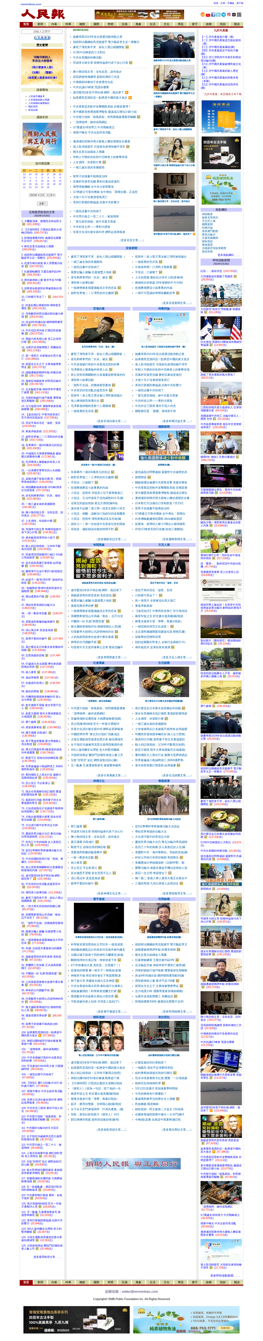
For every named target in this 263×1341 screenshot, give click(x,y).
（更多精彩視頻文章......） (111, 1129)
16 (36, 184)
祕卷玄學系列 (209, 217)
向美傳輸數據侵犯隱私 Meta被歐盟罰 (158, 518)
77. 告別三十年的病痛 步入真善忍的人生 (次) (41, 843)
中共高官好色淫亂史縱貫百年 (92, 390)
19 (54, 184)
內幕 (54, 24)
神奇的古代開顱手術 (86, 642)
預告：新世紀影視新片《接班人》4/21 (95, 1114)
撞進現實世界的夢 (84, 605)
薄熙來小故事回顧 (82, 282)
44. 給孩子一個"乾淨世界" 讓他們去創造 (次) (42, 581)
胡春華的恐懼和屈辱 (148, 636)
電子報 (239, 3)
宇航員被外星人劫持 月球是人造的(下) (95, 1001)
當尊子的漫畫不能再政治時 (90, 176)
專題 (181, 24)
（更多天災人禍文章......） (176, 657)
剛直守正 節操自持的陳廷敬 (90, 847)
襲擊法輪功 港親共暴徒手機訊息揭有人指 (161, 867)
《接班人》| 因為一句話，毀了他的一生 (96, 1088)
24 (30, 174)
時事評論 (164, 308)
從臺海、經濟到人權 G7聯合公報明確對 (160, 523)
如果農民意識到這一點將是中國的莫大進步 (102, 97)
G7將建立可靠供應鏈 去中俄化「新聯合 (160, 513)
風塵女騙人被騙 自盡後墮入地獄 (93, 272)
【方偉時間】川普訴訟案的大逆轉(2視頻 (96, 1083)
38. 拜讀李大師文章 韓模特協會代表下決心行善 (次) (41, 531)
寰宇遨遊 (99, 899)
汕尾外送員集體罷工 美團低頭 (156, 996)
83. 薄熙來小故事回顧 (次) (41, 892)
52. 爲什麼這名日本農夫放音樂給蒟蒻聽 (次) (42, 648)
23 (24, 174)
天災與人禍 (208, 221)
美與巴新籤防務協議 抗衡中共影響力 (96, 202)
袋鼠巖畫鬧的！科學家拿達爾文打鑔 (96, 991)
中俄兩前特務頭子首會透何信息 (93, 82)
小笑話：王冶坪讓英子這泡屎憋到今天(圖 (97, 498)
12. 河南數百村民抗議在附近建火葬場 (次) (42, 315)
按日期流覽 (42, 163)
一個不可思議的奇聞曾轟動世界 (157, 293)
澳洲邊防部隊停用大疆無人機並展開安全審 (162, 498)
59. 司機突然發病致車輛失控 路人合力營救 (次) (41, 698)
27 (48, 174)
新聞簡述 (143, 477)
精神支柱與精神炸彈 (150, 1083)
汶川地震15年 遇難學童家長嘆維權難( (159, 991)
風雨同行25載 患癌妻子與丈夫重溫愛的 (160, 739)
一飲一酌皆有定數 (84, 857)
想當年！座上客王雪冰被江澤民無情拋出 (161, 256)
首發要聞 (131, 248)
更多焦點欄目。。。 (229, 255)
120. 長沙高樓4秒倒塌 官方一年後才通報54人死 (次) (41, 1205)
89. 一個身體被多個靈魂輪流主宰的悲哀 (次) (42, 941)
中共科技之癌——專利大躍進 (91, 226)
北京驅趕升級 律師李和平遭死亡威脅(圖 (160, 965)
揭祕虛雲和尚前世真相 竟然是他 (93, 595)
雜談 (237, 24)
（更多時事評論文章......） (176, 421)
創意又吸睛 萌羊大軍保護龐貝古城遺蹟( (160, 749)
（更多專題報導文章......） (176, 893)
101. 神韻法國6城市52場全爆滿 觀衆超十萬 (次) (41, 1042)
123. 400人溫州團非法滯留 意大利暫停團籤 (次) (41, 1230)
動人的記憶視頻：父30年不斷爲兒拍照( (160, 744)
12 (54, 181)
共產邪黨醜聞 (209, 238)
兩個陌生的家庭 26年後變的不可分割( (159, 282)
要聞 (40, 24)
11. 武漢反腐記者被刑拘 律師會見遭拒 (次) (41, 307)
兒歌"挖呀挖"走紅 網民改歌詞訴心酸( (94, 760)
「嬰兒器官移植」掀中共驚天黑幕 (94, 221)
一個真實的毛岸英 (148, 261)
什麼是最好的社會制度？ (151, 1062)
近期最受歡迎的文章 (42, 212)
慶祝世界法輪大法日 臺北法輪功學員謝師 (161, 841)
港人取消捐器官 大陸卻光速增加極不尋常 (101, 146)
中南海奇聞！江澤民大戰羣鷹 (156, 267)
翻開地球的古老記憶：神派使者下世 (96, 960)
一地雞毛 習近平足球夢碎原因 (154, 1067)
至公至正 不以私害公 (86, 867)
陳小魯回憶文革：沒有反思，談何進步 (97, 71)
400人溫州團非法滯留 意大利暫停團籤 (95, 749)
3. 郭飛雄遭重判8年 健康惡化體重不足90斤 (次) (41, 239)
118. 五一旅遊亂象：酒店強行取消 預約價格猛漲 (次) (41, 1188)
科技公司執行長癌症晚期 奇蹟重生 (159, 857)
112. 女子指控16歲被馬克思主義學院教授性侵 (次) (41, 1138)
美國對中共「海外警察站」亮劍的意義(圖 (161, 852)
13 (60, 181)
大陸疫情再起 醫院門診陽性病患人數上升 (97, 754)
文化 (166, 24)
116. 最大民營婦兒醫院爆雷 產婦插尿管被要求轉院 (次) (41, 1171)
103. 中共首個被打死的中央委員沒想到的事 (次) (41, 1059)
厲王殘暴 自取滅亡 (85, 841)
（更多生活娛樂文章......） (176, 775)
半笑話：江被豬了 (148, 272)
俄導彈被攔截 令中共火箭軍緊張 (93, 186)
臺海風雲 (207, 244)
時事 (68, 24)
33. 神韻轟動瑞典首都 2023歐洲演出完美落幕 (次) (41, 489)
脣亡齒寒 (79, 826)
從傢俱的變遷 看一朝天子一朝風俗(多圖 (96, 970)
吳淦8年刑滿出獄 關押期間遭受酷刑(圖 (159, 975)
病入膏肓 (79, 862)
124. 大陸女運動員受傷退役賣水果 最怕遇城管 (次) (41, 1239)
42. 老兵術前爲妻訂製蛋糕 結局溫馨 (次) (41, 564)
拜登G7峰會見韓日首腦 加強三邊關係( (159, 529)
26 (42, 174)
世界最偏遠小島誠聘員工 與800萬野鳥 (159, 760)
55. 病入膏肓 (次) (38, 672)
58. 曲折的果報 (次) (39, 691)
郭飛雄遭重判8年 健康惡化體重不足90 (159, 1001)
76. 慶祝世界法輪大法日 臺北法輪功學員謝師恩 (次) (41, 835)
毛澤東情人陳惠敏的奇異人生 (92, 369)
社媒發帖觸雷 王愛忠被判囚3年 (157, 960)
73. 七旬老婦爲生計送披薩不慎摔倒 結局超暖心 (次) (42, 810)
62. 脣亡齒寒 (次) (38, 722)
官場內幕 (99, 308)
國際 (96, 24)
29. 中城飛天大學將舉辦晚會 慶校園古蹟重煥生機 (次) (41, 455)
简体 (216, 3)
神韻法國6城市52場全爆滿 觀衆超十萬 (95, 1078)
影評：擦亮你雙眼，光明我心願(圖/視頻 (96, 1104)
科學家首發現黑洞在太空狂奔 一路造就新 (97, 944)
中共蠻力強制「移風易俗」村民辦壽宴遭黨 (98, 708)
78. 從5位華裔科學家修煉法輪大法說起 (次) (41, 852)
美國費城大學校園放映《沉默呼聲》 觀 (159, 862)
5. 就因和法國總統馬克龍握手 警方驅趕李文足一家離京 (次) (41, 256)
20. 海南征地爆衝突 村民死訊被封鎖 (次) (41, 382)
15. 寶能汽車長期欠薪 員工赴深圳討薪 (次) (41, 340)
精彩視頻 (99, 1017)
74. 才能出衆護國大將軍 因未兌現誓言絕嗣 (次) (41, 818)
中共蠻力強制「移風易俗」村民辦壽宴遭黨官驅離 (106, 116)
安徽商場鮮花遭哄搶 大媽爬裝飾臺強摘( (96, 718)
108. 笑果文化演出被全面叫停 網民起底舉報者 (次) (42, 1101)
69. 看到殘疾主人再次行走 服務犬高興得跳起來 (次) (41, 776)
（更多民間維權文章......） (176, 1011)
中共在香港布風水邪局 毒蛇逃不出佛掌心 (97, 985)
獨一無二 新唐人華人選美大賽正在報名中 (161, 878)
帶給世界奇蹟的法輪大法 (151, 831)
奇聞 (110, 24)
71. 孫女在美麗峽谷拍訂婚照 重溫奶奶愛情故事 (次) (41, 793)
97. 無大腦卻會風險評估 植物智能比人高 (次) (41, 1009)
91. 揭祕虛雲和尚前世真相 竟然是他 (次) (41, 958)
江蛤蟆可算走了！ (148, 595)
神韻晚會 (207, 214)
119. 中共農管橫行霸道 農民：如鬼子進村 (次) (41, 1197)
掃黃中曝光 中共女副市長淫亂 (92, 132)
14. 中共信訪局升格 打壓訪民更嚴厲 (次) (41, 332)
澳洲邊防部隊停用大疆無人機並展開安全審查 (101, 141)
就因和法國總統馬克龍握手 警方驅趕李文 (161, 944)
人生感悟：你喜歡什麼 (89, 162)
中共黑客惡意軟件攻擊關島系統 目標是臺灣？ (102, 106)
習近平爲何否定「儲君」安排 (153, 590)
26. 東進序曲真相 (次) (39, 431)
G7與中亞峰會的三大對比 (89, 52)
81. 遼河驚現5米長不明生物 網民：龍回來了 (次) (42, 877)
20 (60, 184)
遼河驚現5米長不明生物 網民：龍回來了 (100, 92)
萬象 (138, 24)
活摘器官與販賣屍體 (213, 248)
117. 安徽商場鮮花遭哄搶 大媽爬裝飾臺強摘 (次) (41, 1180)
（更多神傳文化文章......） (111, 893)
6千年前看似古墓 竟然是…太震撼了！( (95, 965)
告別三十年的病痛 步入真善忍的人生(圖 (160, 847)
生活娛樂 (164, 662)
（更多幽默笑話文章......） (111, 539)
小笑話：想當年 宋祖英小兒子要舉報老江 (97, 492)
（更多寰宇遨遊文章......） (111, 1011)
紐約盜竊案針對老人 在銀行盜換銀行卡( (160, 642)
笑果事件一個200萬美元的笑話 (93, 472)
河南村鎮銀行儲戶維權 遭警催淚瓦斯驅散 (161, 970)
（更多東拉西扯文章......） (176, 1129)
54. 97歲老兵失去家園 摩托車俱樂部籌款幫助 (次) (41, 665)
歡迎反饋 (33, 110)
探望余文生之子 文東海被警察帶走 (159, 985)
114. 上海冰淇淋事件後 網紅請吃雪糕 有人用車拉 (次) (41, 1155)
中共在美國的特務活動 (87, 57)
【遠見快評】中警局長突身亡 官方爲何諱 (161, 610)
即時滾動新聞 (221, 260)
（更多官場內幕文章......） (111, 421)
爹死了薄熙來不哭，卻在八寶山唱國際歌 (101, 47)
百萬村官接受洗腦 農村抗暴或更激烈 (96, 181)
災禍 (124, 24)
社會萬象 (99, 662)
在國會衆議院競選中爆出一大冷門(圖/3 (159, 1114)
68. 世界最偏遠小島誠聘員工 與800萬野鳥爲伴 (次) (42, 768)
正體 (222, 3)
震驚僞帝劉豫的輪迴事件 (89, 852)
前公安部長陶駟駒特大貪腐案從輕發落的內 (98, 374)
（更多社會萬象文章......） (111, 775)
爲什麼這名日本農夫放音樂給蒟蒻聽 (160, 708)
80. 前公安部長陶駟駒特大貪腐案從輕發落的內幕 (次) (42, 869)
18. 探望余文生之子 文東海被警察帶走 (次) (41, 366)
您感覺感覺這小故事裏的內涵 (153, 287)
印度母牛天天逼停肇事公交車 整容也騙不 (97, 647)
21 (24, 187)
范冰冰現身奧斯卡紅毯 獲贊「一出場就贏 (161, 1078)
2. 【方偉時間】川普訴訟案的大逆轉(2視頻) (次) (41, 231)
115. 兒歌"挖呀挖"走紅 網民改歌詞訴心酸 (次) (41, 1163)
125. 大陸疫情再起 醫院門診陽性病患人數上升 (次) (42, 1247)
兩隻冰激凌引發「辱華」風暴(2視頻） (159, 621)
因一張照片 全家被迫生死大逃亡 (155, 600)
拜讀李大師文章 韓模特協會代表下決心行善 (103, 62)
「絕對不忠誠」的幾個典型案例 (93, 385)
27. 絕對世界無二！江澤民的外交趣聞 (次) (42, 438)
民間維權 (164, 899)
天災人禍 (164, 544)
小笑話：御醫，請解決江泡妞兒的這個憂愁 (98, 513)
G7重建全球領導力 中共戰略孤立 (94, 127)
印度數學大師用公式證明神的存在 (94, 631)
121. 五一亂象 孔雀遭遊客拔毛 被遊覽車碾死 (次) (41, 1213)
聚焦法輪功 (208, 234)
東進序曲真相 (143, 605)
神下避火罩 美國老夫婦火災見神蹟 (95, 980)
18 (48, 184)
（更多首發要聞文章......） (176, 303)
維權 (209, 24)
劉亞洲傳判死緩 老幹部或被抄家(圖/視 (95, 1119)
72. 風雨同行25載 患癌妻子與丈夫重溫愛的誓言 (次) (41, 801)
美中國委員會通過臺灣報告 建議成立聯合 (161, 492)
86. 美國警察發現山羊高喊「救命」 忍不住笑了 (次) (42, 916)
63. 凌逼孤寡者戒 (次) (41, 727)
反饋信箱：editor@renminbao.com (131, 1291)
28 (54, 174)
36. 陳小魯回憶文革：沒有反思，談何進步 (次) (42, 514)
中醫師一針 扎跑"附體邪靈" (90, 621)
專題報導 (164, 780)
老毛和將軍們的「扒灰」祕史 (92, 277)
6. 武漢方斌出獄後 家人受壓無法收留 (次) (41, 265)
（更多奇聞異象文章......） (111, 657)
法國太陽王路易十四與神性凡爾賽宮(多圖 (97, 954)
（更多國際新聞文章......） (176, 539)
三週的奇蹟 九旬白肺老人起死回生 (159, 883)
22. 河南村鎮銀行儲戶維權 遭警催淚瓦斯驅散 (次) (41, 399)
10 (42, 181)
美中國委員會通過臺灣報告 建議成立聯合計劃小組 (105, 111)
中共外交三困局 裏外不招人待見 (155, 405)
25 (36, 174)
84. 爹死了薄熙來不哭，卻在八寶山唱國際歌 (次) (42, 899)
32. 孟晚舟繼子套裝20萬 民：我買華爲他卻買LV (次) (41, 480)
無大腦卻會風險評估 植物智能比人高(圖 (96, 626)
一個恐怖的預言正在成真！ (154, 626)
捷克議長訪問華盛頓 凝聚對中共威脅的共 (161, 472)
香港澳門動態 (209, 231)
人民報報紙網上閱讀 (38, 99)
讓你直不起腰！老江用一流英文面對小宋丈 (98, 508)
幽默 (82, 24)
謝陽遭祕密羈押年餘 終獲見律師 (157, 949)
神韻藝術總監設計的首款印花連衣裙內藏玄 (98, 949)
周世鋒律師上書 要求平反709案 (157, 980)
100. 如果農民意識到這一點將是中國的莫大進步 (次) (41, 1034)
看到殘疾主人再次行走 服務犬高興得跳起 (161, 754)
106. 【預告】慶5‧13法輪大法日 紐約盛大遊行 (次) (41, 1084)
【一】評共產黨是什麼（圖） (218, 36)
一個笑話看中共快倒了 (87, 211)
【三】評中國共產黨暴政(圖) (218, 47)
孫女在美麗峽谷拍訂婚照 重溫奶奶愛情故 (161, 713)
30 (24, 177)
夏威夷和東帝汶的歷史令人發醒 (157, 1098)
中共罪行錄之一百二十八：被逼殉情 (96, 216)
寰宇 (195, 24)
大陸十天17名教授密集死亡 (90, 197)
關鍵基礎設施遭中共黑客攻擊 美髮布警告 (161, 482)
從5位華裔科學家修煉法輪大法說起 (157, 826)
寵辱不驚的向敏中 (84, 883)
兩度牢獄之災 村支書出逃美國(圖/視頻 (159, 616)
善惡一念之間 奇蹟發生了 (153, 873)
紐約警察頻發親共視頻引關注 (156, 1072)
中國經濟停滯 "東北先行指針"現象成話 (95, 734)
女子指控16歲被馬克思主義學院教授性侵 (97, 744)
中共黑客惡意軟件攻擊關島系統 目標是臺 (161, 487)
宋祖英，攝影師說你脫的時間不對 (94, 529)
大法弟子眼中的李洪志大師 (152, 836)
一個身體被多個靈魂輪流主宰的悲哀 (96, 287)
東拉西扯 (164, 1017)
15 (30, 184)
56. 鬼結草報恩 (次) (39, 677)
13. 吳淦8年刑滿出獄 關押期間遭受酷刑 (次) (42, 324)
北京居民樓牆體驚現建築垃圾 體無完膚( (160, 631)
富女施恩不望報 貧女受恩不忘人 (93, 873)
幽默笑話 (99, 426)
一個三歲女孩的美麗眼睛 (88, 167)
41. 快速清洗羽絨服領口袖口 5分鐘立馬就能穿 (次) (42, 556)
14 (24, 184)
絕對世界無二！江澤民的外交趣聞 (94, 293)
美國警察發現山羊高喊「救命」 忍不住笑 (97, 616)
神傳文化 (99, 780)
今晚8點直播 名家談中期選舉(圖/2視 (158, 1119)
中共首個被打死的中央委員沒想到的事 (95, 364)
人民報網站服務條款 (38, 103)
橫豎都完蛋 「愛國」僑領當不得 (155, 411)
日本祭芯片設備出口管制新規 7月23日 (159, 503)
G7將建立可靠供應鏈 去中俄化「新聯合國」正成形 (105, 191)
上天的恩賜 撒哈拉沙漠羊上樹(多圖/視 (159, 277)
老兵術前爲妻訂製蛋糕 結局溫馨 (157, 765)
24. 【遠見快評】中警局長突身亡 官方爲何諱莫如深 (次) (40, 416)
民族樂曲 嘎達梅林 (147, 1104)
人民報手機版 (35, 96)
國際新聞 (164, 426)
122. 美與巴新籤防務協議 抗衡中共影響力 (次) (42, 1222)
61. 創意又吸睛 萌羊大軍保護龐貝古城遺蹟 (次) (41, 715)
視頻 (223, 24)
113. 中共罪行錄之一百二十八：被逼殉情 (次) (41, 1146)
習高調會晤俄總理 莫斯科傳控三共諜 (96, 76)
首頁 (26, 24)
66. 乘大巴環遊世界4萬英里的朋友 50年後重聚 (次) (41, 751)
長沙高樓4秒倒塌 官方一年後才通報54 (95, 723)
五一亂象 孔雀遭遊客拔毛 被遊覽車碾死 (96, 765)
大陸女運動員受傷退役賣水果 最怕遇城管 (97, 739)
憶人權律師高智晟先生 (87, 400)
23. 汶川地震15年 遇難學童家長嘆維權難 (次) (41, 408)
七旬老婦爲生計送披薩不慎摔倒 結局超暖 (161, 729)
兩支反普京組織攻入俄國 (88, 151)
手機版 (230, 3)
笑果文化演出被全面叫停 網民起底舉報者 (99, 231)
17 (42, 184)
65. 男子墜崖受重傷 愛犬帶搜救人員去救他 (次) (41, 743)
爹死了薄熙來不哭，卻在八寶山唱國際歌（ (98, 256)
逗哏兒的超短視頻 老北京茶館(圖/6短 (94, 503)
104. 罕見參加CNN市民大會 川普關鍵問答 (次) (42, 1067)
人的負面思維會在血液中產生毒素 (94, 636)
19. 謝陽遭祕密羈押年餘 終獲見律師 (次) (41, 374)
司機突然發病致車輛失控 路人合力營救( (160, 734)
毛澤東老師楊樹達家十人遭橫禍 (93, 405)
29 (60, 174)
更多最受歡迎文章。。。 (48, 1256)
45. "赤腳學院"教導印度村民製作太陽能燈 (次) (41, 590)
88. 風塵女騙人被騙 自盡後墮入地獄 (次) (41, 933)
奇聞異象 (99, 544)
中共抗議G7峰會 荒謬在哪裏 (91, 87)
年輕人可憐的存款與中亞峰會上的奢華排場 (100, 157)
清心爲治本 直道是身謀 (88, 878)
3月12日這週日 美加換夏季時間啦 (156, 1088)
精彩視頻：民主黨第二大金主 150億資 (159, 1109)
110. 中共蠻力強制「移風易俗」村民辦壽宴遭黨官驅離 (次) (41, 1119)
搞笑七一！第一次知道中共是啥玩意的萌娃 (98, 523)
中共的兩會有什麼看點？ (151, 1093)
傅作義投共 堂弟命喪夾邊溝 (155, 647)
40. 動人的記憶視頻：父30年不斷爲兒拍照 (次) (41, 548)
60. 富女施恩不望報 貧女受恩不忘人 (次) (41, 707)
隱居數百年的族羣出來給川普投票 (94, 996)
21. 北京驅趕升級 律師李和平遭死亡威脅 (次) (41, 391)
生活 (152, 24)
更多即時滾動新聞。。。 (226, 1275)
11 (48, 181)
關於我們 (33, 106)
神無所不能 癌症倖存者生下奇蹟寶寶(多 (96, 975)
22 (30, 187)
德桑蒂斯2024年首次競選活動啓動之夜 (97, 36)
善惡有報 (207, 251)
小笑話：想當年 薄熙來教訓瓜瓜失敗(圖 (96, 518)
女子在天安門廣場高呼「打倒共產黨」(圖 (97, 1109)
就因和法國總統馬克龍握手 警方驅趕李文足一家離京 (106, 41)
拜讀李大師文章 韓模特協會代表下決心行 (97, 831)
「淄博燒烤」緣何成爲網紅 (90, 122)
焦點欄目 (221, 209)
